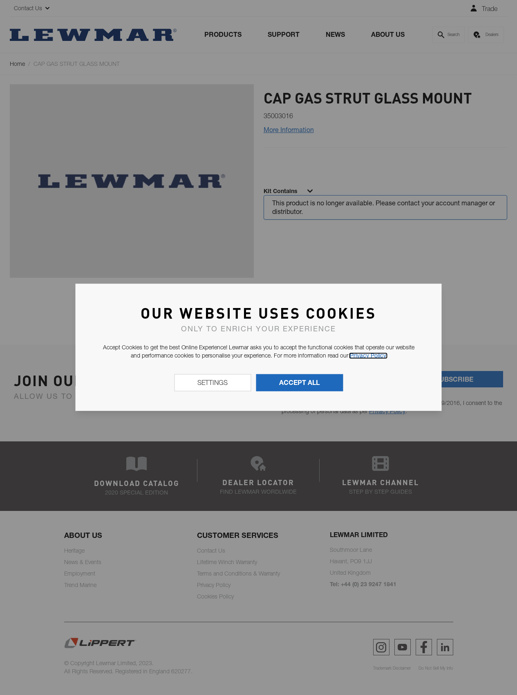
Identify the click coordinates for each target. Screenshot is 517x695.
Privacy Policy (368, 355)
